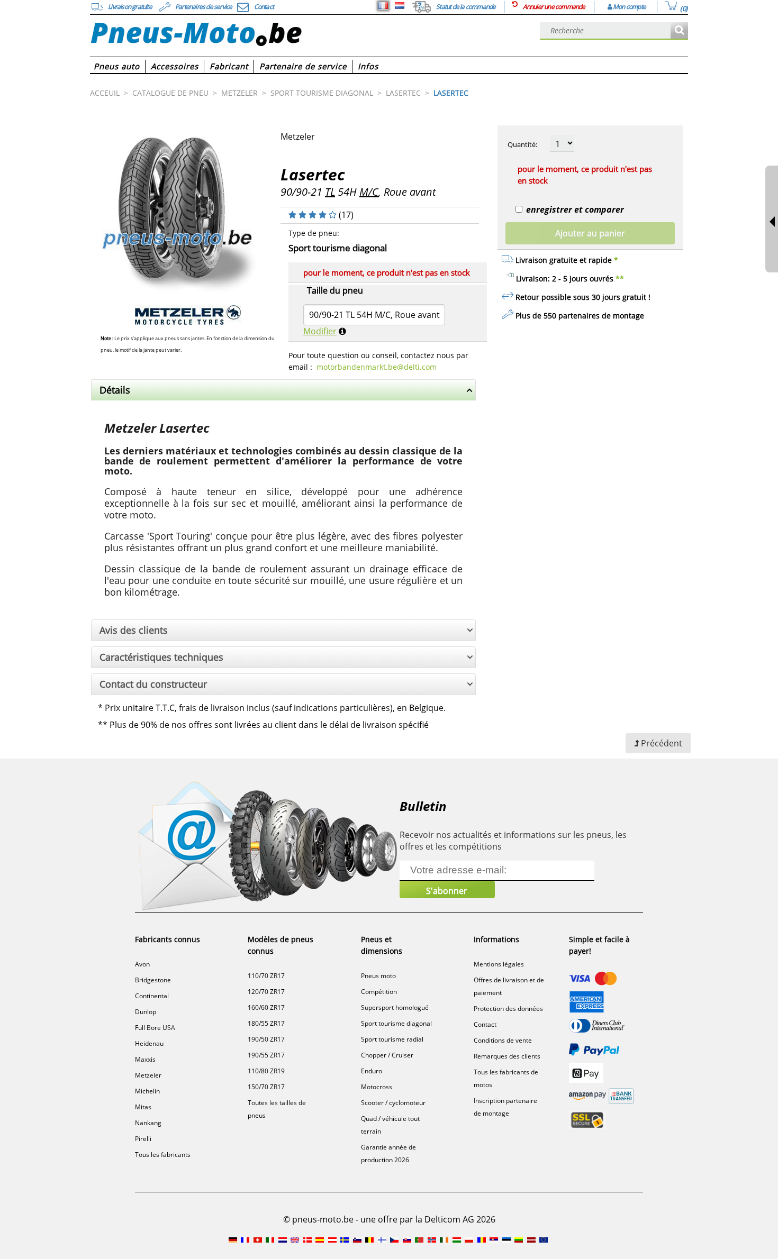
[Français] (383, 6)
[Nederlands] (399, 6)
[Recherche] (679, 31)
